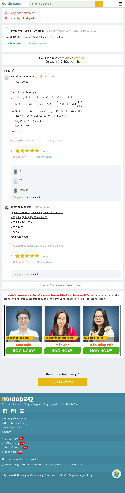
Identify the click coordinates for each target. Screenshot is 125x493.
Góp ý (7, 431)
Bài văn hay (13, 438)
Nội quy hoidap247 (15, 427)
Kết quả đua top (16, 447)
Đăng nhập (19, 197)
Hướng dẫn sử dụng (15, 418)
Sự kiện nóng (14, 443)
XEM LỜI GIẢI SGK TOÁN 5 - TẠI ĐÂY (62, 285)
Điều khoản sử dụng (15, 423)
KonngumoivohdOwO (57, 30)
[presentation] (23, 82)
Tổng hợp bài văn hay (23, 13)
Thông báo (13, 451)
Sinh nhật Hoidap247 (22, 18)
